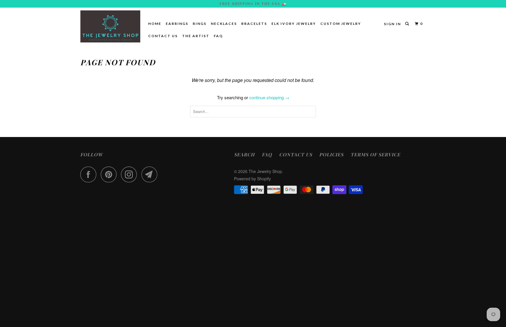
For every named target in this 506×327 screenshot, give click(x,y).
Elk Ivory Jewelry (293, 23)
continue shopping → (269, 97)
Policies (331, 154)
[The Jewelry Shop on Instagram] (130, 174)
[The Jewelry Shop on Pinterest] (110, 174)
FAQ (218, 36)
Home (154, 23)
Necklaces (224, 23)
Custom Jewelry (340, 23)
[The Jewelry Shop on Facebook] (90, 174)
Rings (199, 23)
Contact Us (163, 36)
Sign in (392, 24)
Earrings (177, 23)
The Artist (195, 36)
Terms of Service (375, 154)
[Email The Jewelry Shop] (151, 174)
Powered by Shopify (252, 179)
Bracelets (254, 23)
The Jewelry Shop (265, 171)
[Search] (407, 24)
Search (244, 154)
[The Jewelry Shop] (110, 26)
